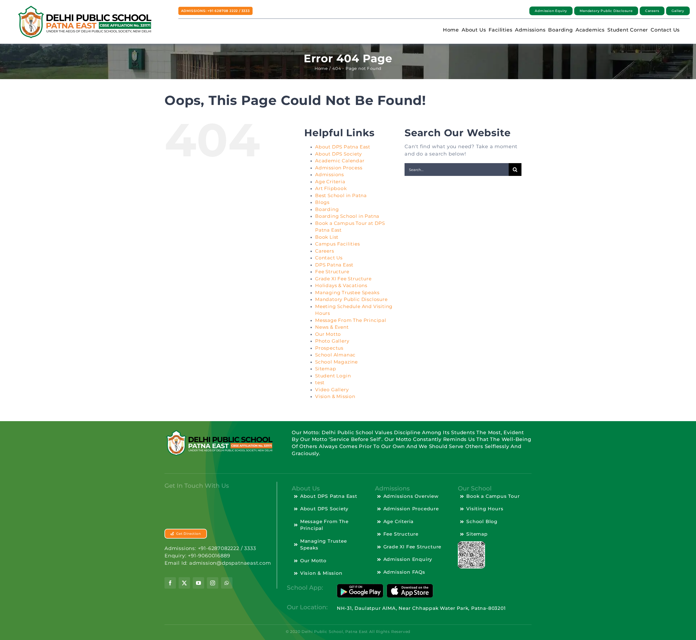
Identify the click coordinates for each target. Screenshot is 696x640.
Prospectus (329, 348)
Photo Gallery (332, 341)
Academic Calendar (340, 160)
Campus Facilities (337, 244)
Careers (324, 251)
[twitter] (184, 583)
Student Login (333, 375)
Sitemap (325, 368)
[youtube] (198, 583)
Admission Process (338, 167)
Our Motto (328, 334)
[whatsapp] (226, 583)
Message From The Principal (350, 320)
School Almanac (335, 355)
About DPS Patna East (342, 147)
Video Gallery (332, 389)
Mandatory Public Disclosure (351, 299)
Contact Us (329, 257)
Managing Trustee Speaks (347, 292)
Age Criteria (330, 181)
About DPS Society (338, 154)
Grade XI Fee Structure (343, 278)
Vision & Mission (335, 396)
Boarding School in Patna (347, 216)
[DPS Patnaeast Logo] (84, 7)
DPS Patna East (334, 265)
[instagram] (212, 583)
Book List (326, 237)
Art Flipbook (331, 188)
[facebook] (170, 583)
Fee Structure (332, 271)
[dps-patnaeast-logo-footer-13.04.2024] (218, 432)
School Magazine (336, 362)
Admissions (329, 174)
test (320, 382)
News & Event (332, 327)
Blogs (322, 202)
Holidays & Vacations (341, 285)
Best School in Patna (341, 195)
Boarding (327, 209)
